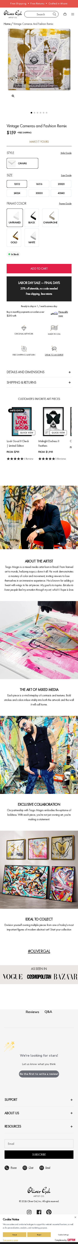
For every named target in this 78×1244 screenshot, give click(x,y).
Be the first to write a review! (39, 1074)
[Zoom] (12, 96)
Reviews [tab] (32, 1012)
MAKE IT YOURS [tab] (39, 142)
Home (7, 24)
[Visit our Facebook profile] (39, 1212)
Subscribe (39, 1154)
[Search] (54, 14)
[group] (39, 66)
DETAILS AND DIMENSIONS (25, 372)
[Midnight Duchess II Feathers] (53, 422)
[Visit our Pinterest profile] (49, 1212)
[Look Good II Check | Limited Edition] (22, 422)
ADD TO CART (39, 269)
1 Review (28, 458)
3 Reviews (60, 458)
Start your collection (60, 929)
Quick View (26, 432)
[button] (31, 112)
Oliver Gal (32, 1201)
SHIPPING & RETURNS (21, 382)
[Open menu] (73, 14)
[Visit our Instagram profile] (29, 1212)
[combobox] (41, 14)
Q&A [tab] (48, 1011)
